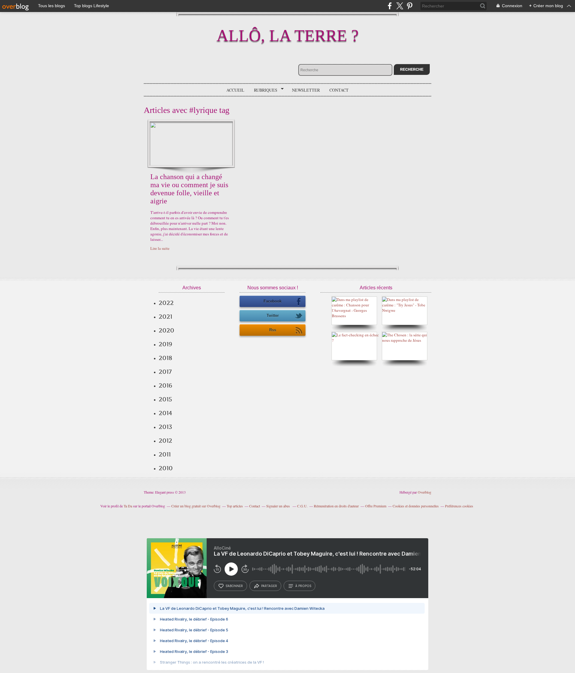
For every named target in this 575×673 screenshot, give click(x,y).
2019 (165, 344)
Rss (272, 330)
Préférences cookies (459, 505)
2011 (165, 454)
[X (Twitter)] (399, 5)
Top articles (235, 505)
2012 (165, 440)
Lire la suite (160, 248)
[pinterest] (409, 5)
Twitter (273, 315)
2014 (165, 413)
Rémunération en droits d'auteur (336, 505)
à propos (303, 586)
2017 (165, 371)
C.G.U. (302, 505)
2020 (166, 330)
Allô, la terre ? (287, 35)
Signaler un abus (278, 505)
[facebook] (390, 5)
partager (269, 586)
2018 (165, 358)
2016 (165, 385)
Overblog (424, 492)
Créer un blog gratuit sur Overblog (195, 505)
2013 (165, 426)
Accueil (235, 90)
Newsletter (306, 90)
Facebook (273, 301)
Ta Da (128, 505)
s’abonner (234, 586)
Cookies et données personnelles (416, 505)
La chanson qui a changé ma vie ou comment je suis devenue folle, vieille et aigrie (189, 189)
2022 (166, 302)
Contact (339, 90)
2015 (165, 399)
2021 (165, 316)
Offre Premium (375, 505)
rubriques (263, 90)
